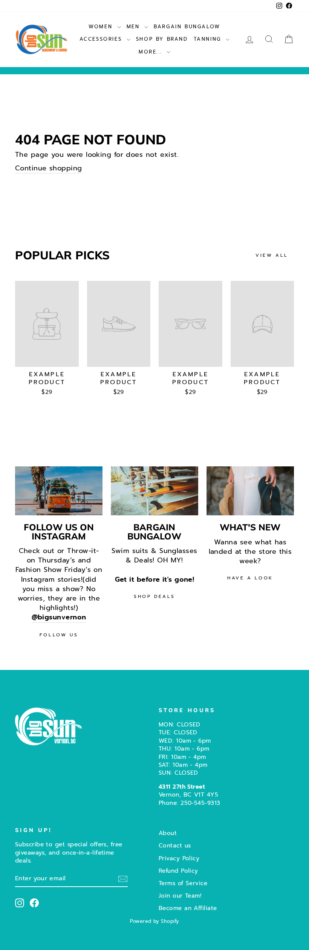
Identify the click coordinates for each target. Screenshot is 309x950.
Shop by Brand (162, 39)
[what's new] (250, 490)
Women (102, 26)
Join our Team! (180, 895)
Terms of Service (183, 883)
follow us (59, 634)
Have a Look (250, 578)
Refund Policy (178, 870)
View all (271, 255)
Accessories (102, 39)
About (168, 833)
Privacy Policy (179, 858)
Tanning (209, 39)
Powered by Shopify (154, 921)
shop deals (154, 596)
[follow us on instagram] (58, 490)
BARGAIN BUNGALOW (187, 26)
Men (134, 26)
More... (152, 51)
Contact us (175, 845)
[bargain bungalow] (154, 490)
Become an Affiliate (188, 908)
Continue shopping (48, 168)
